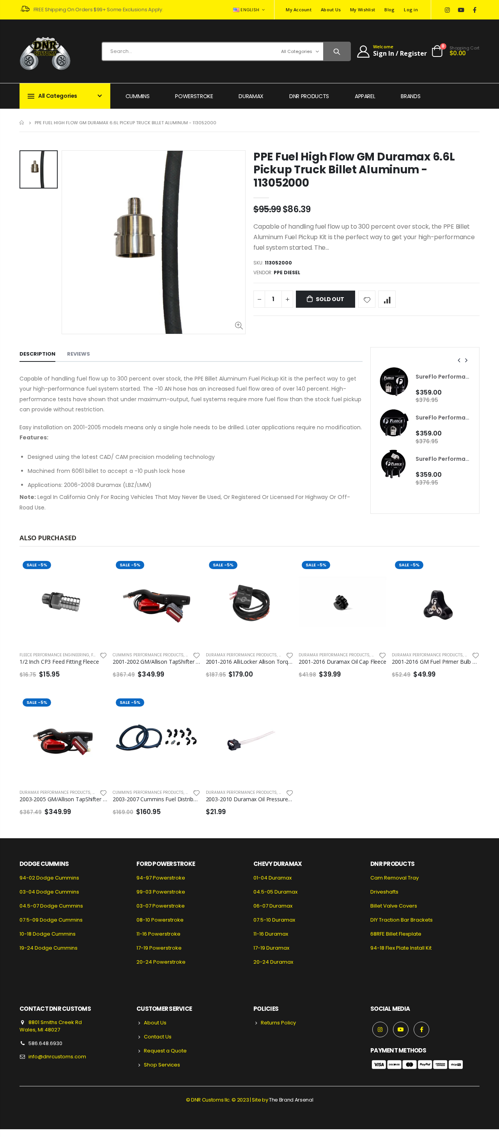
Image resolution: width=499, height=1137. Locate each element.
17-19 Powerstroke (159, 948)
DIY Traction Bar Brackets (401, 920)
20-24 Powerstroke (161, 962)
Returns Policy (278, 1022)
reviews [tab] (78, 354)
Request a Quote (165, 1050)
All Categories (296, 51)
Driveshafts (384, 891)
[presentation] (459, 360)
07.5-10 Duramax (274, 920)
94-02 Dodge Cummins (49, 877)
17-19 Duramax (271, 948)
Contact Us (158, 1036)
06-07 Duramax (272, 906)
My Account (298, 9)
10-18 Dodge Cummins (47, 934)
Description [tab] (37, 354)
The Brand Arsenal (291, 1100)
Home (22, 122)
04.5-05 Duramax (275, 891)
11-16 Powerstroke (158, 934)
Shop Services (162, 1064)
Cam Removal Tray (394, 877)
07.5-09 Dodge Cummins (51, 920)
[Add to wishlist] (367, 299)
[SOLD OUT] (467, 571)
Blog (389, 9)
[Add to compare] (387, 299)
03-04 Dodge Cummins (49, 891)
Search (336, 51)
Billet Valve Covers (393, 906)
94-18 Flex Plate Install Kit (401, 948)
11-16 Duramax (270, 934)
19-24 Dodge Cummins (48, 948)
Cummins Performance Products (148, 655)
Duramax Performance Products (241, 655)
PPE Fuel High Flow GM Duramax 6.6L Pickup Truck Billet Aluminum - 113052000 (354, 169)
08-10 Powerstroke (160, 920)
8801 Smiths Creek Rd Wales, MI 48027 (50, 1026)
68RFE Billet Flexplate (395, 934)
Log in (411, 9)
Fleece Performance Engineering (54, 655)
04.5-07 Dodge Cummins (51, 906)
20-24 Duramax (273, 962)
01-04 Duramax (272, 877)
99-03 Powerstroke (160, 891)
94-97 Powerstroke (160, 877)
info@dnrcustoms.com (57, 1056)
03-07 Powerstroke (160, 906)
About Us (331, 9)
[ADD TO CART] (94, 571)
